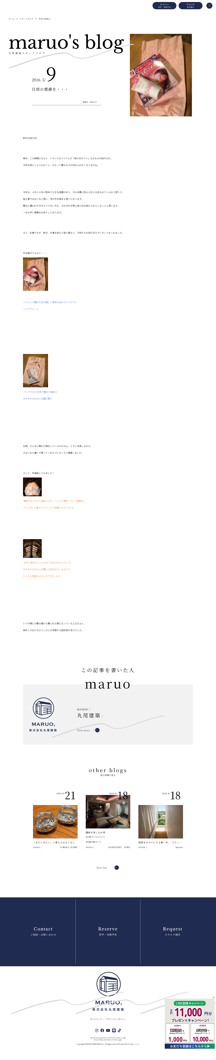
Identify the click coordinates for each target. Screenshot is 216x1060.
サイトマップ (96, 1019)
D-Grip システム (134, 1044)
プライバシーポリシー (116, 1019)
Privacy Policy (98, 1040)
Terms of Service (112, 1040)
